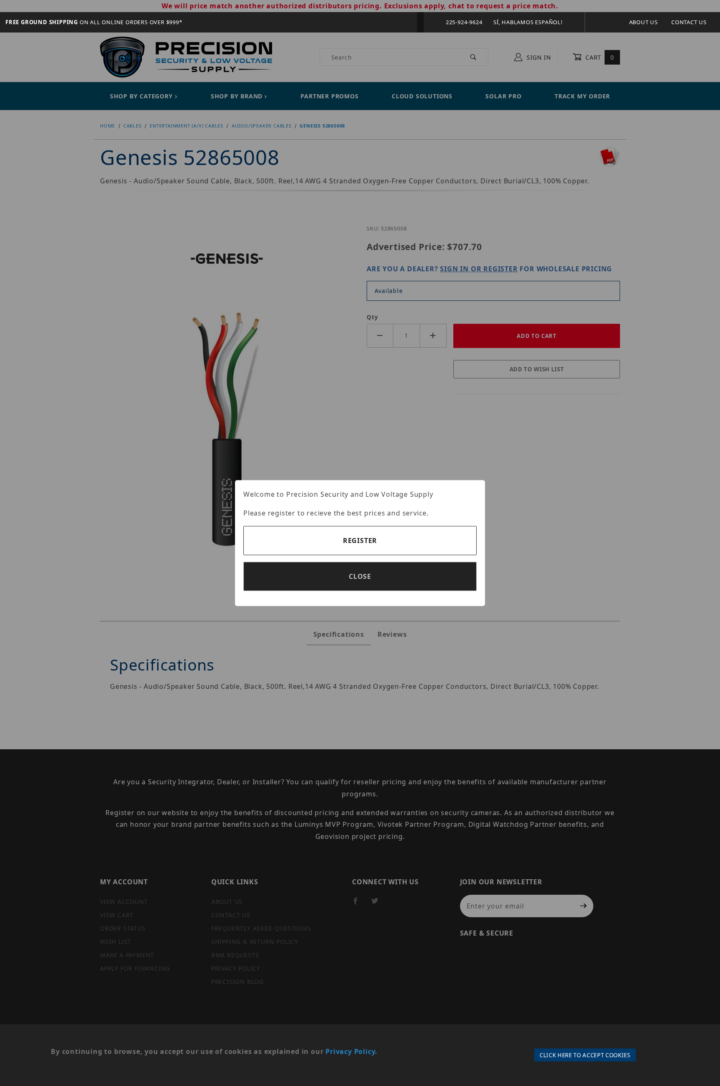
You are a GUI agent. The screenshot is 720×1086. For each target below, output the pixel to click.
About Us (643, 22)
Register (360, 540)
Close (360, 576)
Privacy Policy (350, 1051)
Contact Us (689, 22)
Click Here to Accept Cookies (585, 1055)
